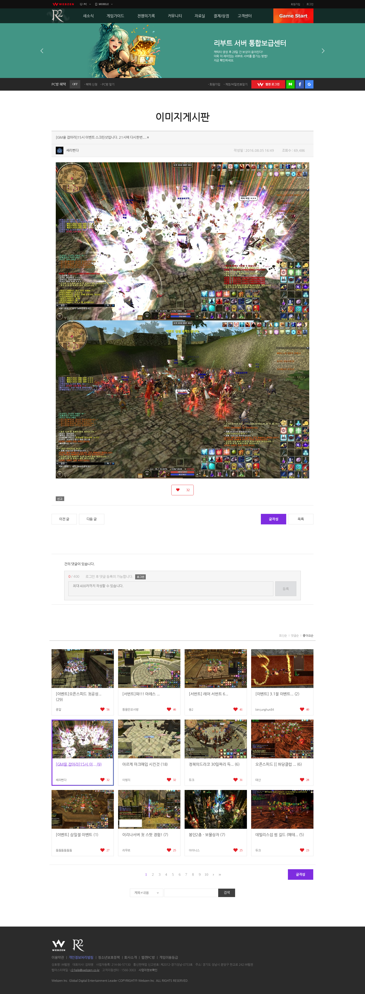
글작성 (273, 519)
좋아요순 (308, 635)
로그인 (309, 4)
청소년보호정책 (109, 957)
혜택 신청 (91, 84)
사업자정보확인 (148, 970)
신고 (60, 498)
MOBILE (104, 4)
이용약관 (58, 957)
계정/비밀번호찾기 (236, 84)
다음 (323, 50)
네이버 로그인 (290, 84)
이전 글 (64, 519)
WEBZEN (59, 945)
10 (206, 874)
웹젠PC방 (148, 957)
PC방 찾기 (108, 84)
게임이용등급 (168, 957)
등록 (286, 589)
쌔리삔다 (72, 150)
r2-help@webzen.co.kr (85, 970)
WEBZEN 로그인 (268, 84)
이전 (41, 50)
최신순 (283, 635)
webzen (63, 4)
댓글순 (295, 635)
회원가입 (295, 4)
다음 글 (92, 519)
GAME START (293, 15)
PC (85, 4)
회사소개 (130, 957)
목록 (301, 519)
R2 (58, 15)
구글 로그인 (309, 84)
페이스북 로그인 (300, 84)
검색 (227, 893)
